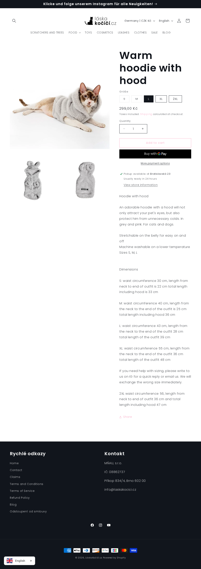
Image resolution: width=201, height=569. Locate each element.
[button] (14, 20)
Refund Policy (20, 498)
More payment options (155, 163)
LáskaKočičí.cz (93, 557)
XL (161, 99)
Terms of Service (22, 491)
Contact (16, 470)
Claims (15, 477)
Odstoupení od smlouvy (28, 511)
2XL (175, 99)
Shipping (146, 114)
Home (14, 463)
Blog (13, 505)
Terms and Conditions (26, 484)
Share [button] (127, 417)
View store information (141, 185)
